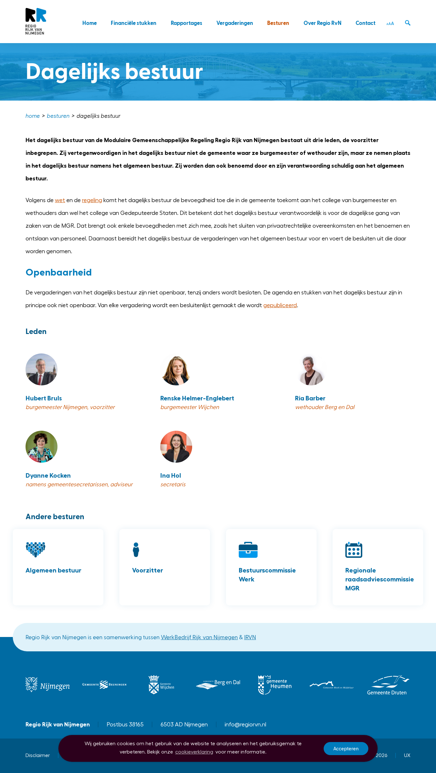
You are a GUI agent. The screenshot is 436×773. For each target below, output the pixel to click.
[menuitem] (33, 116)
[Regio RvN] (36, 22)
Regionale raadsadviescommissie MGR (379, 579)
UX (407, 755)
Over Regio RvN (323, 22)
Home (89, 22)
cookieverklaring (194, 751)
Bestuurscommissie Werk (267, 574)
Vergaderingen (234, 22)
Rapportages (186, 22)
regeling (92, 200)
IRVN (250, 636)
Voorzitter (147, 570)
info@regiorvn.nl (245, 724)
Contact (365, 22)
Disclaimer (38, 755)
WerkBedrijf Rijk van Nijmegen (199, 636)
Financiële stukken (133, 22)
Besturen (278, 22)
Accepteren (346, 748)
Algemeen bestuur (53, 570)
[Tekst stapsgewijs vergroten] (390, 23)
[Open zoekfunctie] (407, 23)
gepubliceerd (280, 305)
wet (60, 200)
